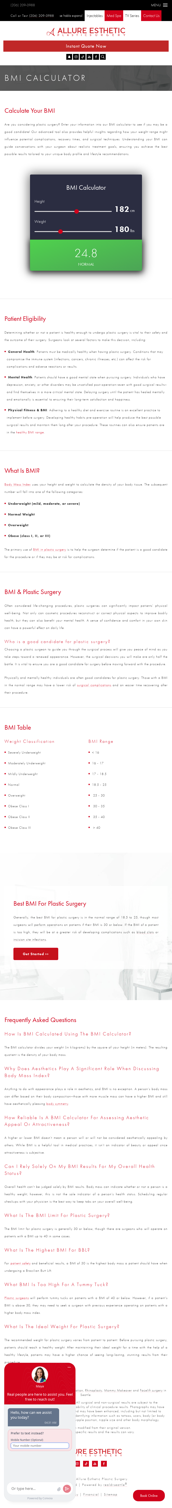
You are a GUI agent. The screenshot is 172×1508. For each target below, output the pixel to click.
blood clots (145, 932)
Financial (91, 1494)
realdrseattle (115, 1484)
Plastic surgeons (16, 1298)
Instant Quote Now (86, 46)
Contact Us (151, 15)
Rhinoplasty (93, 1390)
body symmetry (57, 1103)
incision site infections (29, 939)
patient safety (21, 1263)
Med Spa (114, 15)
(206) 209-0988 (23, 5)
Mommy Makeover (118, 1390)
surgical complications (94, 685)
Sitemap (111, 1494)
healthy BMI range (30, 432)
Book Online (149, 1495)
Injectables (95, 15)
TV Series (132, 15)
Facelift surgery (151, 1390)
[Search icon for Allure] (103, 57)
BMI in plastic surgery (49, 549)
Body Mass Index (17, 484)
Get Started (33, 954)
